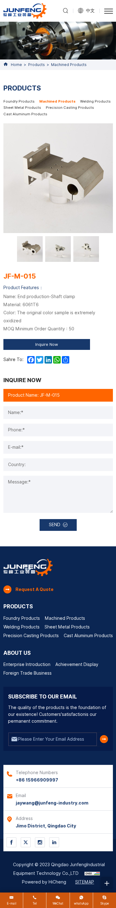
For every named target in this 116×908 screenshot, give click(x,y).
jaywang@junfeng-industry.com (52, 802)
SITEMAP (84, 881)
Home (16, 64)
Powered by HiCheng (44, 881)
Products (36, 64)
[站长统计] (92, 873)
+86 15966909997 (37, 780)
